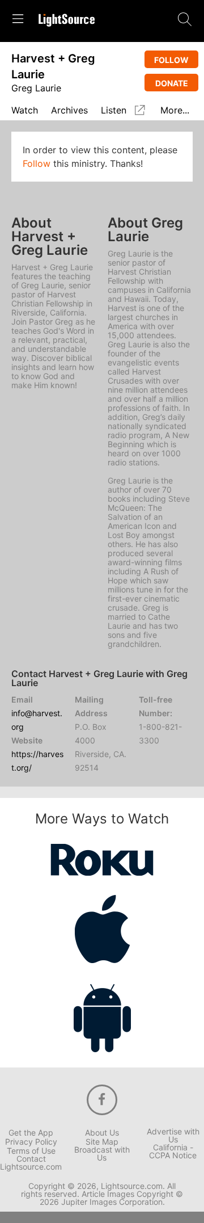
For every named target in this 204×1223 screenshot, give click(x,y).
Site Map (102, 1142)
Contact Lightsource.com (31, 1163)
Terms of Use (31, 1151)
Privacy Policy (31, 1142)
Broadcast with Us (102, 1154)
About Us (102, 1133)
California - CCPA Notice (173, 1151)
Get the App (30, 1133)
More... (174, 111)
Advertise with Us (173, 1136)
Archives (69, 111)
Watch (24, 111)
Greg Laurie (36, 88)
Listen (113, 110)
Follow (171, 60)
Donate (171, 83)
